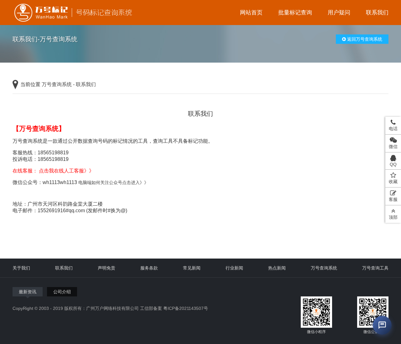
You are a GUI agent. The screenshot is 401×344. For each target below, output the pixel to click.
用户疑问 (339, 12)
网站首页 (251, 12)
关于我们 (21, 267)
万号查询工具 (375, 267)
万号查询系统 (57, 84)
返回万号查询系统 (364, 39)
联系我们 (377, 12)
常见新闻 (191, 267)
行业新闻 (234, 267)
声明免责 (106, 267)
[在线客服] (382, 325)
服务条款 (149, 267)
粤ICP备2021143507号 (185, 308)
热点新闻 (277, 267)
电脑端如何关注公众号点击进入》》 (113, 182)
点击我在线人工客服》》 (66, 170)
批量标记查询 (295, 12)
